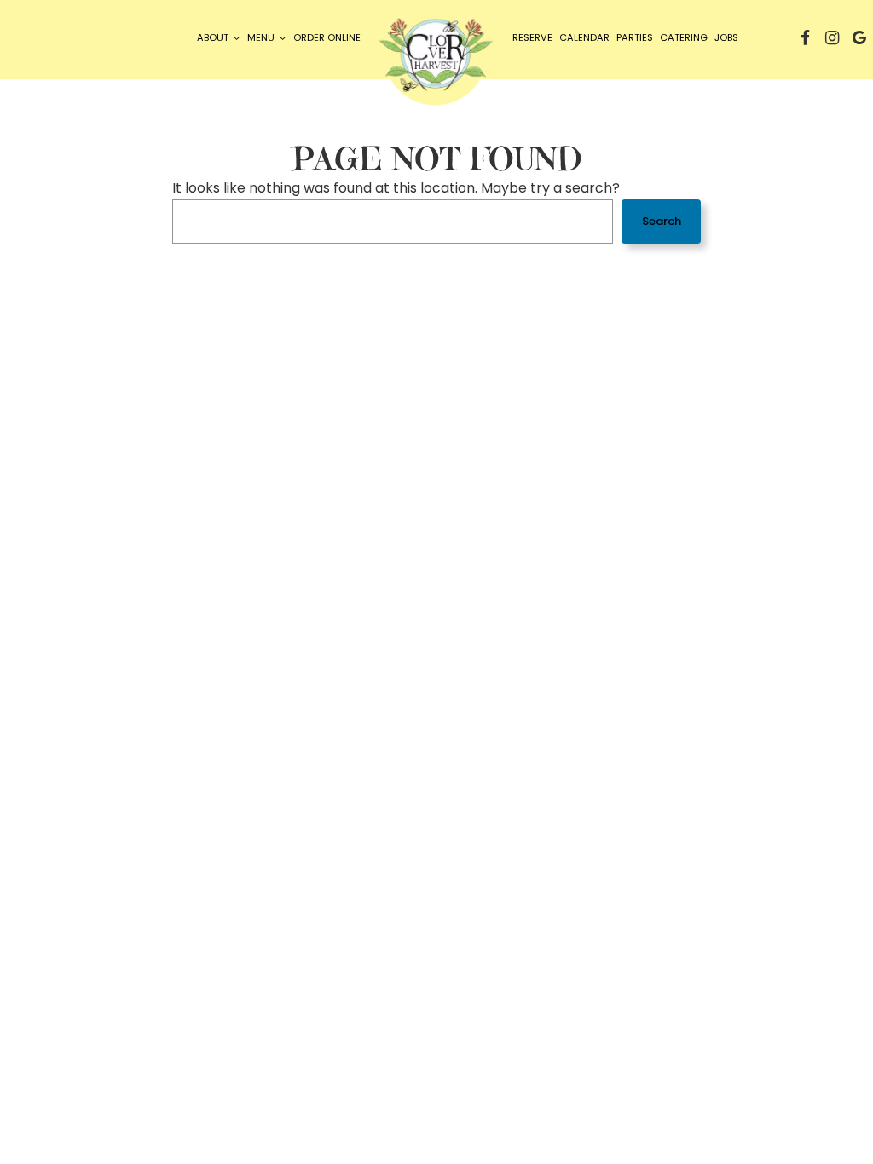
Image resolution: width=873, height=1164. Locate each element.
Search (661, 221)
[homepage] (436, 59)
